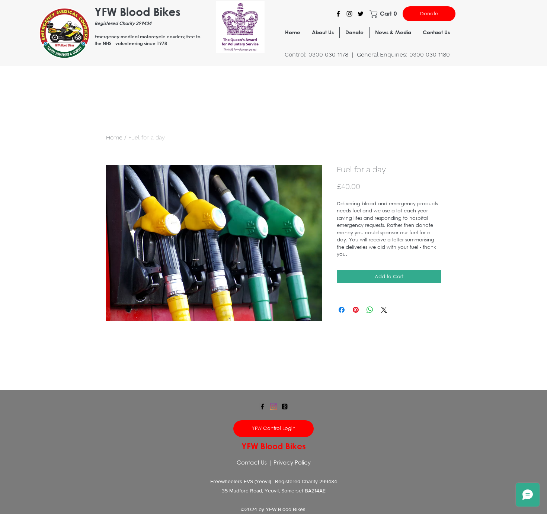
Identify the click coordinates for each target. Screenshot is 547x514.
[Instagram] (349, 13)
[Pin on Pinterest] (355, 309)
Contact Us (252, 462)
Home (114, 137)
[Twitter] (360, 13)
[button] (384, 14)
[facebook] (262, 406)
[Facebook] (338, 13)
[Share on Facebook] (341, 309)
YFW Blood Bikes (137, 11)
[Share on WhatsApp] (369, 309)
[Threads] (284, 406)
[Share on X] (384, 309)
